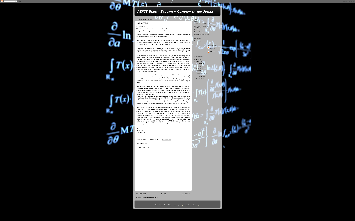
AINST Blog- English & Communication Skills (175, 11)
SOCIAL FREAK (202, 73)
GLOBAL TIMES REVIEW (201, 34)
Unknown (212, 52)
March (200, 68)
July (199, 66)
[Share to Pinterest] (170, 140)
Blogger (198, 205)
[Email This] (163, 140)
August (200, 63)
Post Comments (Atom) (151, 197)
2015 (198, 59)
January (200, 78)
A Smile (199, 70)
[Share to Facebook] (168, 140)
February (200, 76)
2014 (198, 61)
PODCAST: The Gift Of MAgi (202, 24)
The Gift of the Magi (200, 29)
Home (163, 194)
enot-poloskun (183, 205)
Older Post (186, 194)
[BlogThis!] (165, 140)
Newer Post (141, 194)
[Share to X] (167, 140)
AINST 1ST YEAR (213, 48)
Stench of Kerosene (200, 32)
